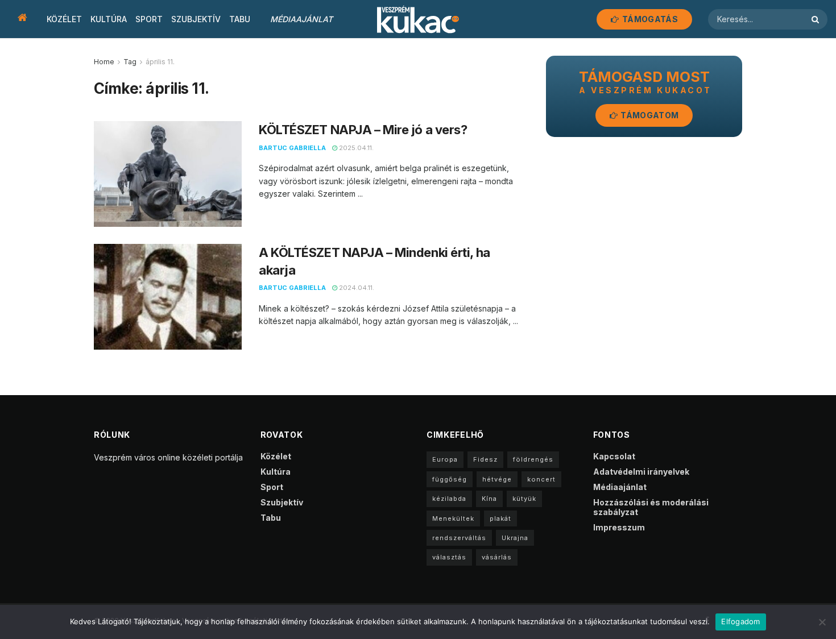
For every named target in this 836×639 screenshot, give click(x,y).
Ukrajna (515, 538)
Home (104, 61)
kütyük (524, 499)
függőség (449, 479)
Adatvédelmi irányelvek (641, 471)
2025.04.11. (355, 148)
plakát (500, 518)
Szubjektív (196, 19)
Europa (445, 459)
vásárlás (497, 557)
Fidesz (485, 459)
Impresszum (619, 527)
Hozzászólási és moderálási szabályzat (651, 507)
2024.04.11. (355, 288)
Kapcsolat (614, 456)
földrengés (533, 459)
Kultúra (108, 19)
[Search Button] (816, 19)
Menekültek (453, 518)
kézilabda (449, 499)
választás (449, 557)
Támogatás (649, 19)
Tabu (239, 19)
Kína (489, 499)
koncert (541, 479)
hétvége (497, 479)
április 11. (160, 61)
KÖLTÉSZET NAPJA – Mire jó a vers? (363, 129)
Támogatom (648, 115)
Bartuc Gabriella (292, 148)
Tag (129, 61)
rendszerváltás (459, 538)
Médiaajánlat (301, 19)
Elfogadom (740, 621)
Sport (149, 19)
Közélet (64, 19)
